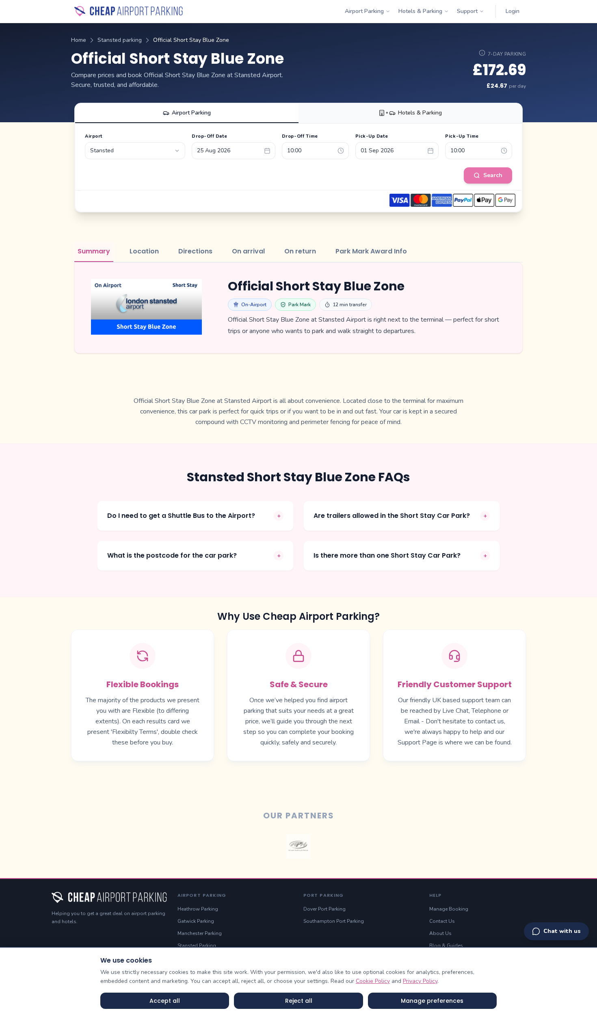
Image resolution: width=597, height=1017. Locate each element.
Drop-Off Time (300, 136)
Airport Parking (364, 11)
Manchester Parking (199, 933)
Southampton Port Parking (333, 921)
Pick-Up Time (462, 136)
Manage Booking (448, 909)
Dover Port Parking (324, 909)
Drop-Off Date (209, 136)
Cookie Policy (373, 981)
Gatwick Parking (195, 921)
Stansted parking (119, 40)
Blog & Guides (446, 945)
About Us (440, 933)
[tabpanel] (298, 307)
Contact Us (442, 921)
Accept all (164, 1001)
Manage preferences (432, 1001)
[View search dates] (482, 53)
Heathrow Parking (197, 909)
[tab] (93, 252)
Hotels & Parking (420, 11)
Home (78, 40)
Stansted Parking (196, 945)
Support (467, 11)
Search (492, 175)
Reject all (298, 1001)
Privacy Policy (420, 981)
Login (512, 11)
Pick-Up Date (371, 136)
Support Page (417, 742)
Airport (93, 136)
